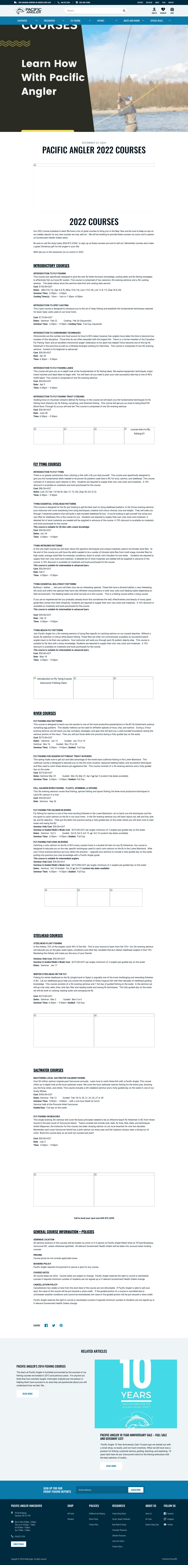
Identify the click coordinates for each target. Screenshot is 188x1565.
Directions (18, 1544)
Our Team (148, 1518)
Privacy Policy (93, 1524)
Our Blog (149, 2)
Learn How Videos (118, 1540)
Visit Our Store (84, 2)
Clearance (70, 1518)
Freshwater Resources (119, 1529)
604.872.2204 (65, 2)
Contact (171, 2)
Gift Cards (70, 1513)
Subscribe (136, 1489)
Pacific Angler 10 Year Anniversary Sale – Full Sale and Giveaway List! (133, 1436)
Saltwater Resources (119, 1535)
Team (163, 2)
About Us (148, 1513)
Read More (28, 1393)
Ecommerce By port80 (169, 1558)
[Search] (124, 11)
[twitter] (53, 1325)
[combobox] (95, 11)
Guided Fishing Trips (152, 1524)
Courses (140, 2)
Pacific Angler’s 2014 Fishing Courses (41, 1366)
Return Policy (93, 1518)
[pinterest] (61, 1325)
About (157, 2)
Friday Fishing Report (119, 1513)
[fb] (46, 1325)
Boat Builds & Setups (119, 1524)
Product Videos (117, 1546)
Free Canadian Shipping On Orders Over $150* (34, 2)
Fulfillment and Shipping (97, 1513)
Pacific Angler (28, 1558)
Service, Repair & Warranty (121, 1518)
